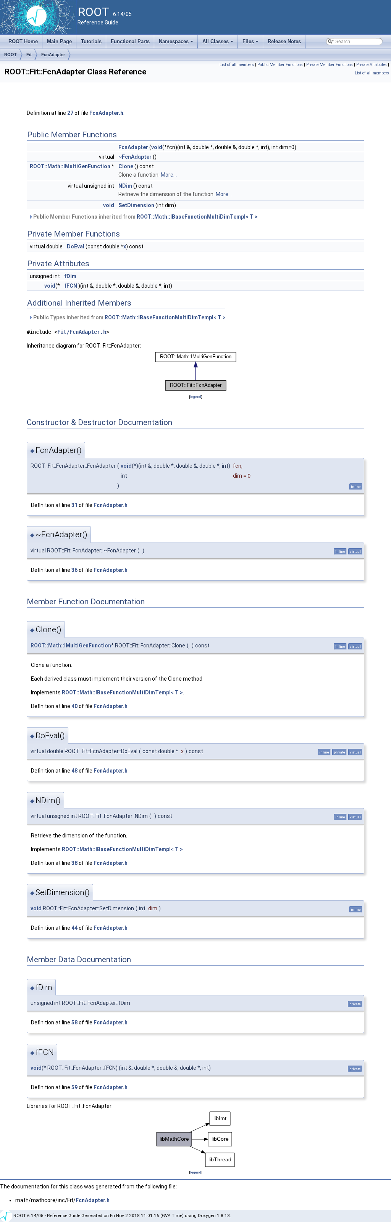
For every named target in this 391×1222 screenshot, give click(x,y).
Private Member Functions (329, 64)
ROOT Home (23, 41)
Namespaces (176, 43)
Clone (125, 166)
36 (74, 570)
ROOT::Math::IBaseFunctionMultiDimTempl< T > (197, 217)
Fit (29, 54)
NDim (125, 186)
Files (251, 43)
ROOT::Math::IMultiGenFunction (70, 166)
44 (74, 928)
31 (74, 505)
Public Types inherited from (129, 317)
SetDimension (136, 205)
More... (169, 175)
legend (195, 396)
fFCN (70, 286)
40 (74, 706)
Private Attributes (371, 64)
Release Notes (284, 41)
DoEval (75, 246)
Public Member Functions (280, 64)
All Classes (218, 43)
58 (74, 1022)
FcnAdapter (53, 54)
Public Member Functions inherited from (145, 217)
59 (74, 1087)
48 (74, 771)
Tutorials (91, 41)
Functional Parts (130, 41)
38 (74, 863)
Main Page (59, 41)
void (156, 147)
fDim (70, 276)
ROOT (10, 54)
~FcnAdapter (135, 157)
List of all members (237, 64)
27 (70, 113)
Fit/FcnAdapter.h (81, 332)
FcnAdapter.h (106, 113)
